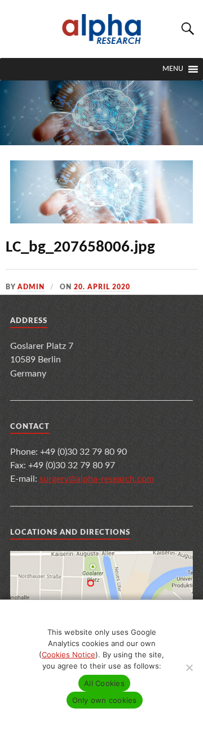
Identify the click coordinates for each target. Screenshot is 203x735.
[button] (172, 69)
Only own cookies (104, 700)
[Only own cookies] (189, 667)
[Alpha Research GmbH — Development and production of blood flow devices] (101, 29)
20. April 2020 (102, 287)
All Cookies (104, 683)
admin (31, 287)
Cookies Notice (68, 654)
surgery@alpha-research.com (96, 478)
